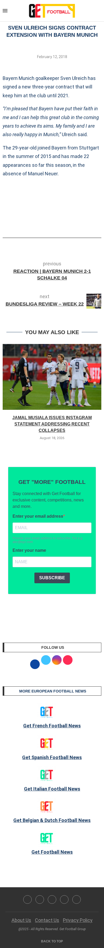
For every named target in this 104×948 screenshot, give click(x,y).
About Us (21, 920)
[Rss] (64, 899)
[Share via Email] (72, 222)
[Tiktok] (76, 899)
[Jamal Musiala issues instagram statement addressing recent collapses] (52, 377)
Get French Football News (52, 725)
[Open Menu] (5, 10)
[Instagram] (52, 899)
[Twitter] (39, 899)
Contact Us (47, 920)
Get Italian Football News (52, 789)
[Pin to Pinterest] (63, 222)
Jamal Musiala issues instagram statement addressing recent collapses (52, 424)
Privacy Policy (78, 920)
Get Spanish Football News (52, 757)
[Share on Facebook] (44, 222)
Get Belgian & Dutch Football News (52, 820)
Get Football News (52, 852)
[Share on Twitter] (54, 222)
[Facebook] (27, 899)
